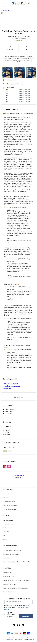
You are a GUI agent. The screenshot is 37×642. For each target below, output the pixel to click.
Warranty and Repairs (9, 509)
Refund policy (19, 637)
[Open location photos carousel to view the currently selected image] (7, 72)
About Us (6, 531)
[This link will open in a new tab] (4, 468)
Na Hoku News (7, 528)
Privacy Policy (7, 572)
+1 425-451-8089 (11, 80)
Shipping (6, 498)
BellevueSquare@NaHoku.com (14, 84)
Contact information (29, 639)
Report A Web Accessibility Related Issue (15, 588)
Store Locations (8, 520)
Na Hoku (12, 637)
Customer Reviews (9, 524)
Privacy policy (27, 637)
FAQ (4, 535)
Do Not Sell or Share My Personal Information (16, 580)
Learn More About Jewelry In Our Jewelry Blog (17, 562)
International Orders (9, 501)
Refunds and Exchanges (10, 505)
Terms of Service (8, 592)
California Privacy (8, 576)
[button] (3, 3)
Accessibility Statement (10, 584)
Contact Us (6, 494)
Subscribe (26, 616)
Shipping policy (18, 639)
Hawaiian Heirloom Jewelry (11, 554)
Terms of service (9, 639)
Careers (5, 539)
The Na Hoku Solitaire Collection (13, 550)
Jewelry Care (7, 558)
